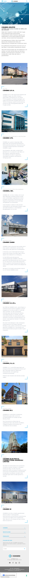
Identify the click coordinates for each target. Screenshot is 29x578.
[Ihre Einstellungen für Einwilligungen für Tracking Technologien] (26, 575)
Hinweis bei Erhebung (5, 576)
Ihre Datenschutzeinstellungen (10, 575)
